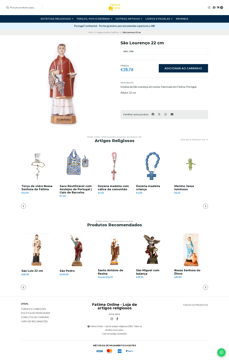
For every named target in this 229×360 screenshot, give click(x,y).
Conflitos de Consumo (35, 317)
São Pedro (67, 270)
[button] (94, 206)
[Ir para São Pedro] (76, 250)
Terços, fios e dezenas (93, 18)
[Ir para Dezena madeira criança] (152, 166)
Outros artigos (128, 18)
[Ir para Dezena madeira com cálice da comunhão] (114, 166)
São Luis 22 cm (32, 270)
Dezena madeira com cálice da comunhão (113, 188)
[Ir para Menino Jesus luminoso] (191, 166)
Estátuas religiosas (56, 18)
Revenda (182, 18)
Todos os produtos (195, 305)
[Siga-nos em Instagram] (209, 7)
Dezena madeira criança (148, 188)
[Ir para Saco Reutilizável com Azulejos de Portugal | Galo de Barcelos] (76, 166)
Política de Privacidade (35, 313)
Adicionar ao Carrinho (183, 68)
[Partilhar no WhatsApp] (166, 114)
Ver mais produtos (193, 140)
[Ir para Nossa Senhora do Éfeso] (191, 250)
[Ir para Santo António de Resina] (114, 250)
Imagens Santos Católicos (108, 32)
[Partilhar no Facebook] (153, 114)
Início (91, 32)
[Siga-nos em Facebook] (214, 7)
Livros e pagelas (158, 18)
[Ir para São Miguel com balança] (152, 250)
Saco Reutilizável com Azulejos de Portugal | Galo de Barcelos (76, 189)
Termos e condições (33, 309)
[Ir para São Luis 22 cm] (38, 250)
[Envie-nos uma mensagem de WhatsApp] (221, 352)
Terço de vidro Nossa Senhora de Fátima (36, 188)
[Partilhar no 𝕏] (159, 114)
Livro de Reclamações (34, 321)
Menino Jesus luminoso (184, 188)
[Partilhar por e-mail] (172, 114)
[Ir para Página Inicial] (114, 7)
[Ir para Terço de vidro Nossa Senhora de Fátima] (38, 166)
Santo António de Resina (110, 272)
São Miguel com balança (147, 272)
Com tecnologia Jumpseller (114, 333)
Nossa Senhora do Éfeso (187, 272)
